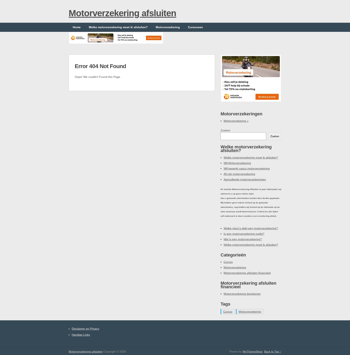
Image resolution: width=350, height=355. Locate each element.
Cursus (228, 262)
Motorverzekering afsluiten (122, 13)
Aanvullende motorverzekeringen (245, 179)
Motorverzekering (168, 27)
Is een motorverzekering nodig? (244, 233)
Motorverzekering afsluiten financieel (247, 273)
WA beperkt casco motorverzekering (247, 168)
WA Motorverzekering (237, 163)
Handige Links (81, 334)
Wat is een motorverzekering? (243, 239)
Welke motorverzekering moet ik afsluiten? (118, 27)
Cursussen (195, 27)
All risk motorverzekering (239, 174)
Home (77, 27)
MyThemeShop (252, 351)
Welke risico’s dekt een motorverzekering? (251, 228)
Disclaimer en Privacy (85, 328)
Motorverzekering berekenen (242, 293)
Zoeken (225, 130)
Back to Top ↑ (272, 351)
